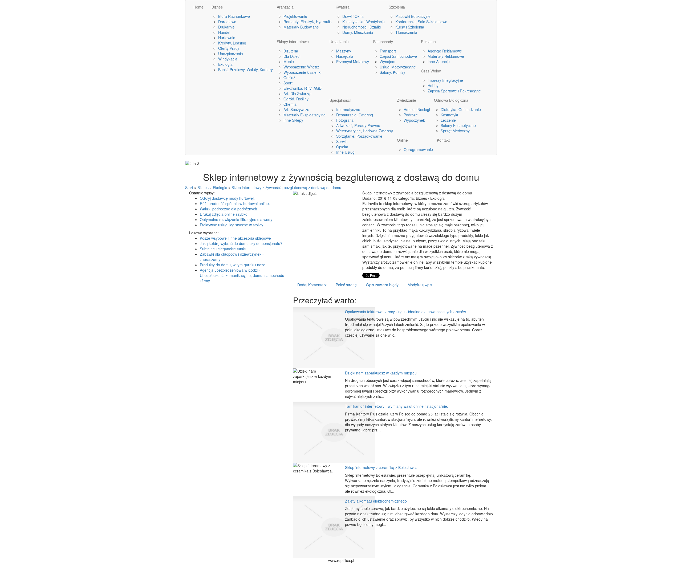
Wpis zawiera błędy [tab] (382, 284)
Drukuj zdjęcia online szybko (223, 214)
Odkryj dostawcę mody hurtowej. (227, 198)
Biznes (203, 187)
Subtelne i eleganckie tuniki (223, 248)
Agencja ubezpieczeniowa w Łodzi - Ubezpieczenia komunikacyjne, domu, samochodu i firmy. (242, 275)
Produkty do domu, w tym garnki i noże (232, 264)
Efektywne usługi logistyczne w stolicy (231, 224)
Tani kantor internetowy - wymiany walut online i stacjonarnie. (396, 406)
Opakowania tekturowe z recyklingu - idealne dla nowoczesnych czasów (405, 311)
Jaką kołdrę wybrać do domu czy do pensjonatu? (241, 243)
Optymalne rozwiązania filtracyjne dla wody (236, 219)
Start (189, 187)
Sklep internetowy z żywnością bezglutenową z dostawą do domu (286, 187)
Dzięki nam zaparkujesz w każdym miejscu (381, 373)
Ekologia (220, 187)
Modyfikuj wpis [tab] (420, 284)
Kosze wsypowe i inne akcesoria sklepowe (235, 238)
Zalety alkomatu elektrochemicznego (376, 501)
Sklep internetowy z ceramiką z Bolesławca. (382, 467)
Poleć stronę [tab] (346, 284)
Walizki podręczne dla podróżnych (228, 208)
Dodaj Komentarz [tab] (312, 284)
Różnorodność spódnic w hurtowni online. (235, 203)
